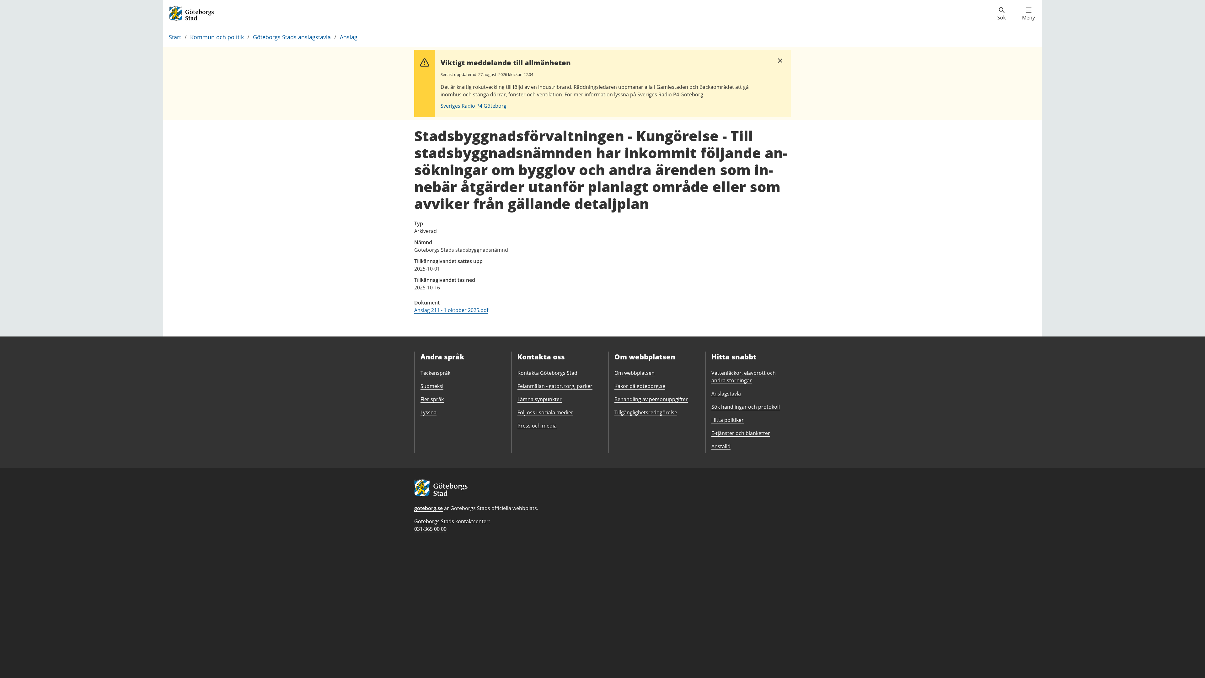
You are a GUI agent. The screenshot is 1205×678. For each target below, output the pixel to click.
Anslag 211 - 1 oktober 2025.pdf (451, 310)
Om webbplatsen (634, 372)
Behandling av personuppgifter (651, 399)
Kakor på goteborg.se (639, 386)
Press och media (537, 425)
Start (175, 37)
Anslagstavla (726, 393)
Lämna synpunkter (539, 399)
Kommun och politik (217, 37)
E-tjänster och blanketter (740, 433)
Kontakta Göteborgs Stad (547, 372)
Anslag (348, 37)
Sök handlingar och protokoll (745, 406)
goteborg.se (428, 508)
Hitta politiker (727, 420)
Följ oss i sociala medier (545, 412)
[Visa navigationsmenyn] (1028, 13)
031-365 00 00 (430, 528)
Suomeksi (431, 386)
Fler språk (432, 399)
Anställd (721, 446)
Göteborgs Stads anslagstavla (292, 37)
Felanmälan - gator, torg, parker (554, 386)
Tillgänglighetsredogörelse (645, 412)
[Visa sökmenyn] (1001, 13)
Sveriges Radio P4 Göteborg (473, 105)
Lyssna (428, 412)
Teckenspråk (435, 372)
